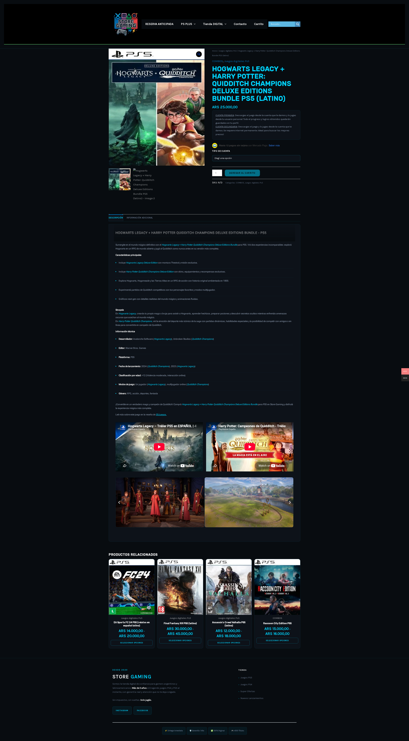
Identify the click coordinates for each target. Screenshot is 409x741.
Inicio (214, 51)
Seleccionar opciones (131, 643)
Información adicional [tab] (140, 217)
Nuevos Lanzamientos (251, 698)
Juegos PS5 (246, 677)
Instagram (122, 710)
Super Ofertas (247, 691)
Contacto (240, 24)
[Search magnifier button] (297, 24)
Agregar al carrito (242, 173)
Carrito (259, 24)
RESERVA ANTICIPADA (159, 24)
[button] (194, 24)
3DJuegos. (161, 414)
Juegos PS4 (246, 684)
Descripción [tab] (116, 217)
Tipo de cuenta (221, 151)
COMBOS (217, 61)
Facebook (142, 710)
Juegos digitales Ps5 (228, 51)
